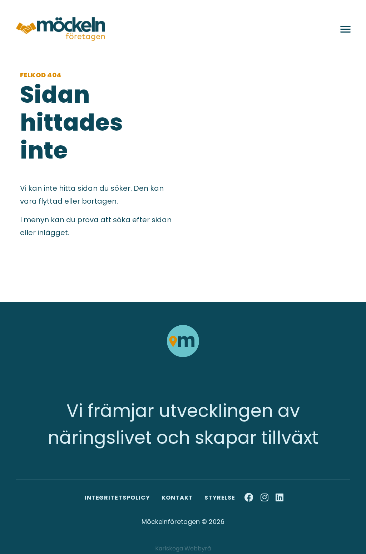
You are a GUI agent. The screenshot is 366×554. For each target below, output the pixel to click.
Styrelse (220, 498)
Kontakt (177, 498)
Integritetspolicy (117, 498)
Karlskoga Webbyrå (183, 548)
